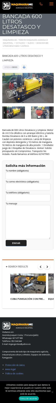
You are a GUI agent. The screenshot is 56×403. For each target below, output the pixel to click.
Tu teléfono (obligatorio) (17, 192)
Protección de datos (15, 365)
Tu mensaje (11, 203)
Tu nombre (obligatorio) (17, 170)
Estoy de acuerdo (28, 398)
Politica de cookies (14, 373)
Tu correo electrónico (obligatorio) (22, 181)
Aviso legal (10, 369)
